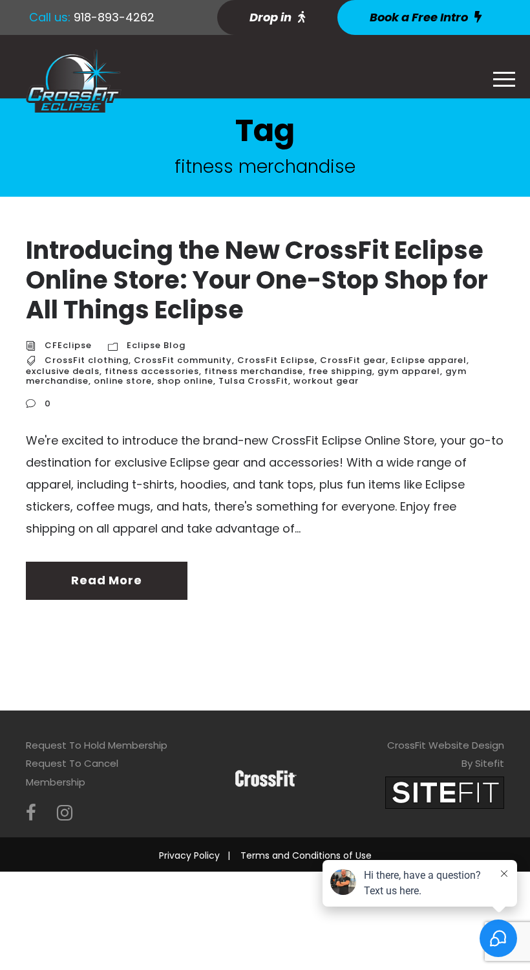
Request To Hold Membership (96, 745)
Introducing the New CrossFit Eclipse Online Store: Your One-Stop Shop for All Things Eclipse (257, 279)
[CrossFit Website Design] (444, 792)
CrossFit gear (353, 360)
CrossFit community (183, 360)
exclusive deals (63, 371)
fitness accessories (152, 371)
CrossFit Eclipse (276, 360)
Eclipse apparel (429, 360)
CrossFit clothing (87, 360)
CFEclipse (68, 345)
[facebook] (31, 813)
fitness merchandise (253, 371)
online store (123, 381)
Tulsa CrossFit (253, 381)
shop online (185, 381)
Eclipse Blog (156, 345)
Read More (106, 580)
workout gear (326, 381)
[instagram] (64, 813)
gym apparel (408, 371)
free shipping (340, 371)
